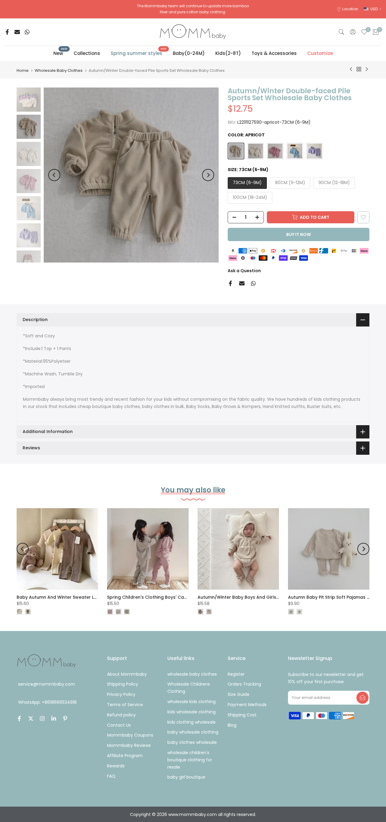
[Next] (208, 175)
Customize (320, 53)
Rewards (116, 766)
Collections (87, 53)
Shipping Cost (242, 715)
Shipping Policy (122, 684)
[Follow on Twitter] (30, 718)
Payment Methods (247, 705)
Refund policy (121, 715)
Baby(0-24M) (189, 53)
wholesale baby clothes (192, 674)
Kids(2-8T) (228, 53)
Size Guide (238, 694)
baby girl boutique (186, 777)
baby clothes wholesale (192, 742)
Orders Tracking (244, 684)
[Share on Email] (17, 32)
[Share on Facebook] (7, 32)
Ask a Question (244, 271)
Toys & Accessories (274, 53)
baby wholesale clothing (192, 732)
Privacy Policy (121, 694)
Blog (232, 725)
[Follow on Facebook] (19, 718)
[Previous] (54, 175)
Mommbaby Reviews (129, 745)
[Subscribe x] (362, 698)
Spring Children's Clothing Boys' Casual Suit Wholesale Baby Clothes (182, 597)
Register (236, 674)
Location (350, 8)
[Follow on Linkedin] (53, 718)
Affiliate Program (125, 756)
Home (23, 70)
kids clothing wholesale (191, 722)
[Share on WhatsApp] (27, 32)
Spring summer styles (139, 52)
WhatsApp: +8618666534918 (47, 702)
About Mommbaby (127, 674)
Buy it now (298, 234)
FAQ (111, 776)
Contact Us (119, 725)
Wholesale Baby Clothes (59, 70)
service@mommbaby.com (46, 684)
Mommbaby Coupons (130, 735)
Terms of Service (125, 705)
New (60, 52)
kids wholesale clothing (191, 712)
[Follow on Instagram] (42, 718)
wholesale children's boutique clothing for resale (189, 760)
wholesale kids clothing (191, 702)
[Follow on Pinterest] (65, 718)
